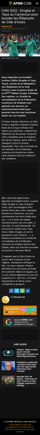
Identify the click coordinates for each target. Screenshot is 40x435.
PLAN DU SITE (26, 425)
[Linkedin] (27, 291)
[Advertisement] (20, 67)
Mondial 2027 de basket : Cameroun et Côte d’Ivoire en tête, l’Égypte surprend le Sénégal (27, 381)
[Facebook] (11, 291)
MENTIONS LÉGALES (27, 427)
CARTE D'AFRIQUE (15, 425)
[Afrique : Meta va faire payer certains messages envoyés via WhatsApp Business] (8, 353)
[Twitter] (16, 291)
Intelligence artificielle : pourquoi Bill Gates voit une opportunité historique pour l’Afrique (27, 366)
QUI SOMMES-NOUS (12, 427)
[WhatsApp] (22, 291)
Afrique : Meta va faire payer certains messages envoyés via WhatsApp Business (27, 353)
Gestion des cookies (28, 429)
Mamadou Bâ (7, 26)
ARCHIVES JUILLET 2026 (13, 429)
